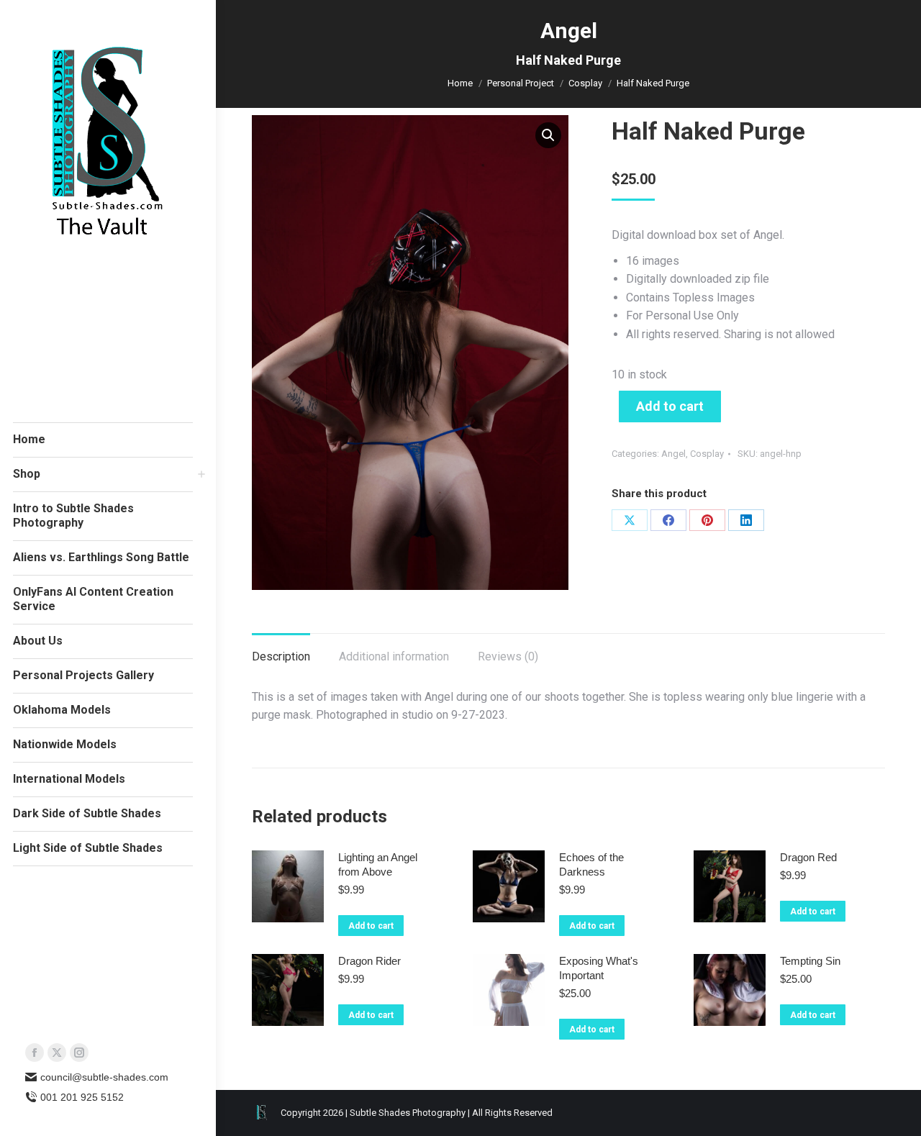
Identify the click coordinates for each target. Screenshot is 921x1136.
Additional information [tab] (394, 656)
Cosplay (707, 453)
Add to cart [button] (371, 926)
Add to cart (670, 406)
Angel (673, 453)
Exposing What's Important (598, 968)
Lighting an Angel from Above (377, 864)
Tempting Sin (810, 961)
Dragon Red (808, 857)
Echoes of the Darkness (591, 864)
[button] (548, 135)
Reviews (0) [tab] (508, 656)
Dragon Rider (369, 961)
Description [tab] (281, 656)
